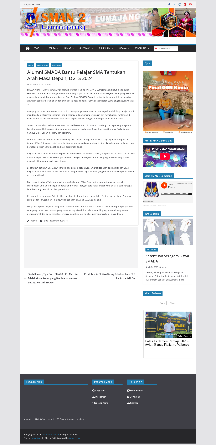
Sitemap (134, 402)
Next (172, 303)
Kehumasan (56, 65)
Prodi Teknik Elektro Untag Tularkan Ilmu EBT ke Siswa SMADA (109, 276)
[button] (42, 48)
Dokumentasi (137, 390)
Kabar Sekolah (42, 65)
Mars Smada (162, 205)
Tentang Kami (100, 402)
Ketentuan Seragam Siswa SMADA (167, 258)
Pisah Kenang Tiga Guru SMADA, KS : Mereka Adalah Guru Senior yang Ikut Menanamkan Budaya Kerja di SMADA (53, 278)
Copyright (100, 390)
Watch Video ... (184, 336)
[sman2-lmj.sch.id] (27, 48)
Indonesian (163, 48)
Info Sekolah (152, 250)
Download (134, 396)
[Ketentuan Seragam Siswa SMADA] (168, 232)
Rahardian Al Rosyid (149, 205)
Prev (162, 303)
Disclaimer (100, 396)
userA (49, 84)
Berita (30, 65)
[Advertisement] (81, 247)
